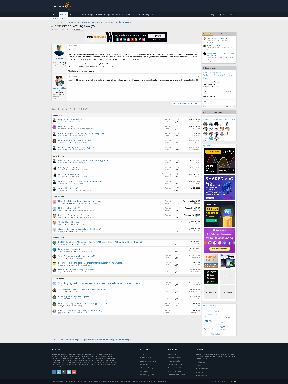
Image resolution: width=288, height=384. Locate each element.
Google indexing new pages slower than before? (79, 229)
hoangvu (56, 29)
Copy (205, 101)
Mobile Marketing (79, 122)
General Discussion (82, 169)
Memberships (87, 14)
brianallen (61, 231)
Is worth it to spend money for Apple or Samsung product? (84, 160)
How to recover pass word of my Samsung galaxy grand (83, 303)
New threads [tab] (218, 34)
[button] (80, 14)
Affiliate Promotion (174, 358)
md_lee (197, 162)
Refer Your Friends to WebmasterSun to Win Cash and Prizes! (217, 75)
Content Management (80, 143)
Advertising (100, 14)
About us (224, 382)
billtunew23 (61, 265)
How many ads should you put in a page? (76, 269)
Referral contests (209, 68)
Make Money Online (85, 251)
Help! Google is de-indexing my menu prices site (79, 201)
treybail (60, 272)
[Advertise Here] (227, 277)
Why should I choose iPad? (70, 119)
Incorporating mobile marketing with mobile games (81, 133)
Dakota (197, 121)
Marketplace (202, 375)
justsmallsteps (195, 258)
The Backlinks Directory (68, 222)
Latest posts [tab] (207, 34)
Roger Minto (196, 135)
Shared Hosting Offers (175, 365)
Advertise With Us (204, 369)
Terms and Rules (214, 382)
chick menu (61, 203)
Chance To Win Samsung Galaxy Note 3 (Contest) (80, 310)
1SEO (198, 299)
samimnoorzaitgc (194, 272)
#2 (199, 76)
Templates (210, 42)
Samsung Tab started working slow (73, 296)
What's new (74, 14)
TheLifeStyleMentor (64, 244)
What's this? (231, 106)
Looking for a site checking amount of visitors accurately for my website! (90, 262)
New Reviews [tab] (218, 112)
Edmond (197, 183)
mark (60, 299)
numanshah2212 (194, 292)
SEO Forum (144, 354)
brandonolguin (195, 312)
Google (83, 231)
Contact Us (202, 372)
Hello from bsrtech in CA (69, 208)
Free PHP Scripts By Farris (217, 38)
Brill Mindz (196, 285)
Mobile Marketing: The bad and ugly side (76, 147)
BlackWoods (196, 149)
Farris (60, 217)
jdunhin (60, 143)
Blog (199, 365)
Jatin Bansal (196, 190)
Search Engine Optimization (82, 190)
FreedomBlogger (194, 251)
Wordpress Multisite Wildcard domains (75, 140)
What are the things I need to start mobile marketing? (82, 181)
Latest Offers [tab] (207, 112)
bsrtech (60, 210)
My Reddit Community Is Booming (73, 215)
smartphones (78, 29)
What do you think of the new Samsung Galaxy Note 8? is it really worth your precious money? (100, 283)
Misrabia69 (196, 128)
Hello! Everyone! (65, 126)
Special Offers (112, 14)
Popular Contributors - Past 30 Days (219, 119)
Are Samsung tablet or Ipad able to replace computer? (82, 289)
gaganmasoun (62, 313)
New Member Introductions (85, 129)
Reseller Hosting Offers (175, 368)
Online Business (145, 358)
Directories (82, 224)
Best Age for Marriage (68, 167)
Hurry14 (60, 285)
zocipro (197, 176)
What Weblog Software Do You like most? (76, 255)
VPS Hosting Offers (174, 371)
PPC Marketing (145, 365)
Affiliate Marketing (146, 368)
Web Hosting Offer (174, 361)
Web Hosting (144, 371)
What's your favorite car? (69, 174)
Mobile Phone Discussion (80, 285)
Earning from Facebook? (69, 249)
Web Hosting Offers (147, 14)
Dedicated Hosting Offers (176, 375)
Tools (206, 106)
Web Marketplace (128, 14)
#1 (199, 46)
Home (55, 14)
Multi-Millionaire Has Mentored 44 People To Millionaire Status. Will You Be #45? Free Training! (100, 242)
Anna (60, 258)
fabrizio (197, 169)
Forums (63, 14)
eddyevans (196, 210)
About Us (201, 362)
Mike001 (197, 265)
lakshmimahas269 (64, 251)
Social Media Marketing (86, 217)
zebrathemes (62, 129)
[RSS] (235, 381)
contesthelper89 (195, 231)
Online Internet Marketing (81, 272)
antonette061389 (194, 244)
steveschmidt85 (59, 89)
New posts (54, 18)
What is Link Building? (68, 188)
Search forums (65, 18)
